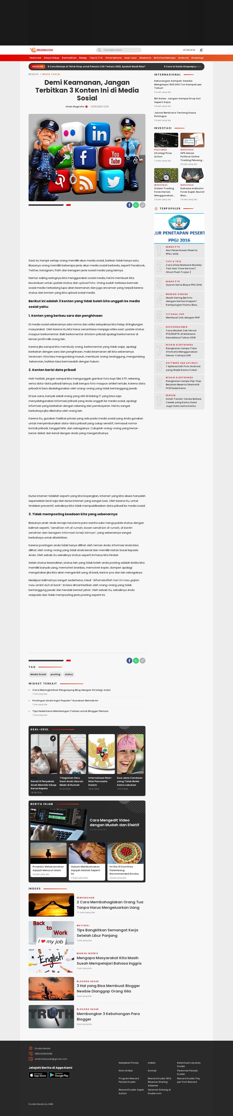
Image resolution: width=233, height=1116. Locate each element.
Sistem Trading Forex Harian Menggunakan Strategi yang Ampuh (164, 195)
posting (55, 674)
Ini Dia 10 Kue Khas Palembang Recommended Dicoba (124, 870)
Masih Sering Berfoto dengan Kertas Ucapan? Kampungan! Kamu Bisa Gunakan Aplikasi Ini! (181, 303)
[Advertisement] (116, 22)
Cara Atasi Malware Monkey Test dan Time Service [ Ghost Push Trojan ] (184, 268)
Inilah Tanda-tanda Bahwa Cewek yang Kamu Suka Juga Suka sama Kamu (183, 402)
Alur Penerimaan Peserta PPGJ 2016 (181, 252)
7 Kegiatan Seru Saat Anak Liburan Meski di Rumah (71, 781)
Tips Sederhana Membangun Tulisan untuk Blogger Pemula (70, 711)
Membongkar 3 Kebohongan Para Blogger (108, 1016)
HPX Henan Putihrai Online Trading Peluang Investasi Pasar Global (191, 160)
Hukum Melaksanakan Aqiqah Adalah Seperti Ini (85, 870)
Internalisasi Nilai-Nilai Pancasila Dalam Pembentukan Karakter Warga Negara (100, 786)
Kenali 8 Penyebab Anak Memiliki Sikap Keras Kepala (43, 785)
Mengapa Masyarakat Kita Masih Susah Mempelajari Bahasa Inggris (109, 960)
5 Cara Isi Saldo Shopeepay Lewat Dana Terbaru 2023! (166, 66)
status (69, 674)
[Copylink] (142, 205)
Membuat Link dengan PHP (183, 317)
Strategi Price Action (163, 154)
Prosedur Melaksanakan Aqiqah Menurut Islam (48, 868)
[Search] (99, 50)
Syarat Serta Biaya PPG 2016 (184, 285)
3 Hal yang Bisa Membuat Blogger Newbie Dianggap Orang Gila (108, 988)
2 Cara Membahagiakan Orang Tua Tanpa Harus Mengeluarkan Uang (110, 904)
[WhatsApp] (136, 205)
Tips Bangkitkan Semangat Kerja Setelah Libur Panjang (107, 933)
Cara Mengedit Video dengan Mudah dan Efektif (114, 822)
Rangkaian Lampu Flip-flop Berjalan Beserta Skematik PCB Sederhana (183, 384)
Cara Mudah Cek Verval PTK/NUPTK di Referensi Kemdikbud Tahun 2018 (181, 334)
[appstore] (38, 1077)
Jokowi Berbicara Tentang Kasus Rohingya (175, 114)
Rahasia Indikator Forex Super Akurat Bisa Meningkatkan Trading (192, 195)
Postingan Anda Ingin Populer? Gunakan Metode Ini (65, 700)
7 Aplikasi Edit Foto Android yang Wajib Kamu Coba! (183, 368)
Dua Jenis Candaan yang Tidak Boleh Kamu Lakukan (130, 781)
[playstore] (59, 1077)
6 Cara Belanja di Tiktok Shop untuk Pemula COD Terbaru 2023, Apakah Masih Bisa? (67, 66)
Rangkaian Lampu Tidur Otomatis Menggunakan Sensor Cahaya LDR (182, 352)
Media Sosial (52, 74)
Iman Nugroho (75, 106)
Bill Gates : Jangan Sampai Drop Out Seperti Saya (177, 100)
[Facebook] (129, 205)
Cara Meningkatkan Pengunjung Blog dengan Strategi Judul (71, 690)
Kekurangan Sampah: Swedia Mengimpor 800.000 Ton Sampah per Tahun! (178, 84)
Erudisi (34, 74)
